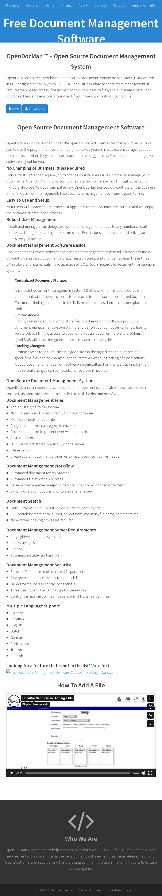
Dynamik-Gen (65, 890)
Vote (95, 665)
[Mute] (143, 773)
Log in (128, 890)
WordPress (115, 890)
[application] (81, 735)
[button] (81, 735)
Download (36, 108)
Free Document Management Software (81, 31)
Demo (14, 108)
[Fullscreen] (150, 773)
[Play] (12, 773)
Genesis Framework (92, 890)
